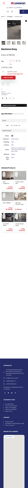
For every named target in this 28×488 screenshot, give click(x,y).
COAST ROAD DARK (19, 224)
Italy (12, 145)
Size (2, 61)
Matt (12, 142)
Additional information (9, 105)
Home (2, 16)
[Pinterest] (11, 392)
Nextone (5, 94)
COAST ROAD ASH (19, 182)
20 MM (16, 139)
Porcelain (9, 16)
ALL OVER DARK (6, 224)
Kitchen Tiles (17, 149)
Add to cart (8, 77)
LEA (2, 89)
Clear (10, 64)
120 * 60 (12, 61)
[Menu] (4, 3)
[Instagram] (5, 392)
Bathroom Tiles (15, 148)
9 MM (12, 139)
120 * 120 (18, 61)
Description (5, 108)
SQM (12, 157)
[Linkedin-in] (15, 392)
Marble (13, 154)
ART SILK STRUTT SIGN (19, 203)
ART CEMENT (7, 203)
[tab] (14, 105)
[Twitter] (8, 392)
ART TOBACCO (6, 182)
